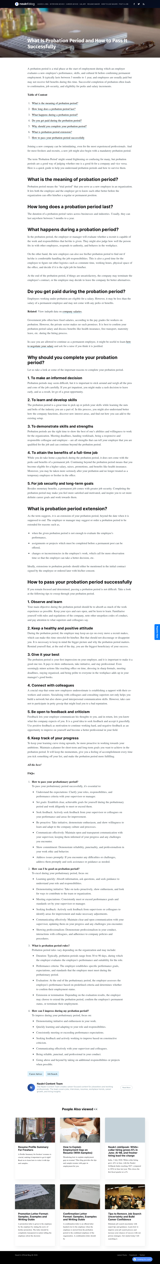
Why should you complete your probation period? (59, 126)
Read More (126, 1087)
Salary (83, 4)
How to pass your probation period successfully (58, 137)
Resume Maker (93, 4)
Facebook (133, 1255)
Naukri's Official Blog (23, 1255)
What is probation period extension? (52, 132)
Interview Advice (57, 4)
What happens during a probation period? (55, 114)
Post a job (123, 4)
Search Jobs (42, 4)
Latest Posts (122, 1255)
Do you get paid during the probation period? (57, 120)
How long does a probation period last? (54, 109)
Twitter (142, 1255)
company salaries (72, 311)
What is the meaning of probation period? (55, 103)
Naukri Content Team (35, 52)
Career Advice (72, 4)
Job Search (52, 1073)
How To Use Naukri (109, 4)
